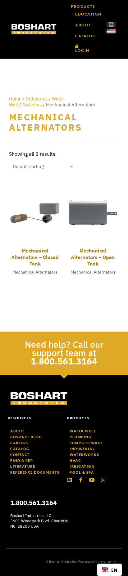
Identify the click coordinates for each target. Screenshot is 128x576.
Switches (32, 105)
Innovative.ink (105, 562)
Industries (37, 99)
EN (114, 570)
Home (15, 99)
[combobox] (109, 570)
